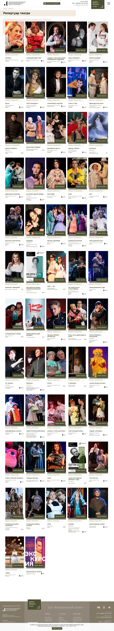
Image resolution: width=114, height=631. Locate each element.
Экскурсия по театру (34, 572)
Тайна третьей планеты (14, 478)
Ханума (71, 524)
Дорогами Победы (33, 147)
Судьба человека (95, 431)
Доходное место (53, 148)
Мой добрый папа (96, 241)
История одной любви (34, 194)
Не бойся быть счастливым (74, 288)
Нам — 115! (51, 286)
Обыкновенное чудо (97, 287)
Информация (5, 620)
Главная (5, 8)
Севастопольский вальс (35, 431)
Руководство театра (64, 622)
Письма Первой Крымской (53, 335)
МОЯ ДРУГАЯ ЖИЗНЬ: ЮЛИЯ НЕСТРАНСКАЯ (33, 288)
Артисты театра (63, 620)
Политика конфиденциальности (9, 621)
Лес (90, 194)
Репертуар (61, 619)
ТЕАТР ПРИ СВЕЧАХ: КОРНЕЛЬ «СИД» (75, 478)
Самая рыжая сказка (97, 383)
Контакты (75, 622)
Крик (70, 194)
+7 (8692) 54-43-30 (81, 3)
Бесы (7, 103)
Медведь (29, 241)
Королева (51, 194)
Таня (49, 478)
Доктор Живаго (11, 148)
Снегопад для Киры (75, 431)
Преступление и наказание (95, 335)
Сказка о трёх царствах (56, 431)
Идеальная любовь (12, 194)
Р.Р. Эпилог (9, 383)
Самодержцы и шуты (13, 431)
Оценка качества (77, 620)
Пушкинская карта (77, 619)
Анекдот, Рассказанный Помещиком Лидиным (56, 58)
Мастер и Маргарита (12, 241)
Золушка (92, 148)
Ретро (49, 383)
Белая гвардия (94, 58)
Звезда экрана (73, 148)
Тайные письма (32, 478)
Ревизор (29, 383)
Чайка (7, 573)
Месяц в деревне (53, 241)
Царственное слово (97, 524)
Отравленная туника (13, 334)
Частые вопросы (77, 617)
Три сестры (93, 478)
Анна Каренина (74, 58)
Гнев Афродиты (32, 103)
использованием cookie (71, 626)
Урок (49, 524)
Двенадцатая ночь (96, 103)
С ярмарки (72, 383)
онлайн (95, 6)
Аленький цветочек (33, 58)
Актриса (8, 58)
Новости (61, 617)
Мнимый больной (75, 241)
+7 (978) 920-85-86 (104, 617)
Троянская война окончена (12, 524)
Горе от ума (72, 103)
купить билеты (18, 50)
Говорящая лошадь (55, 103)
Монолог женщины (12, 287)
